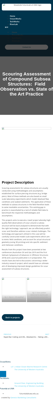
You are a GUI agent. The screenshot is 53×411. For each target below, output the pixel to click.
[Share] (19, 404)
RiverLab (14, 24)
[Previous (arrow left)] (3, 409)
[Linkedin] (3, 374)
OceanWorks (15, 18)
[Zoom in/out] (3, 404)
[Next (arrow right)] (11, 409)
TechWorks (14, 21)
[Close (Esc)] (27, 404)
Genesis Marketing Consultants (23, 397)
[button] (26, 27)
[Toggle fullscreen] (11, 404)
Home (12, 16)
